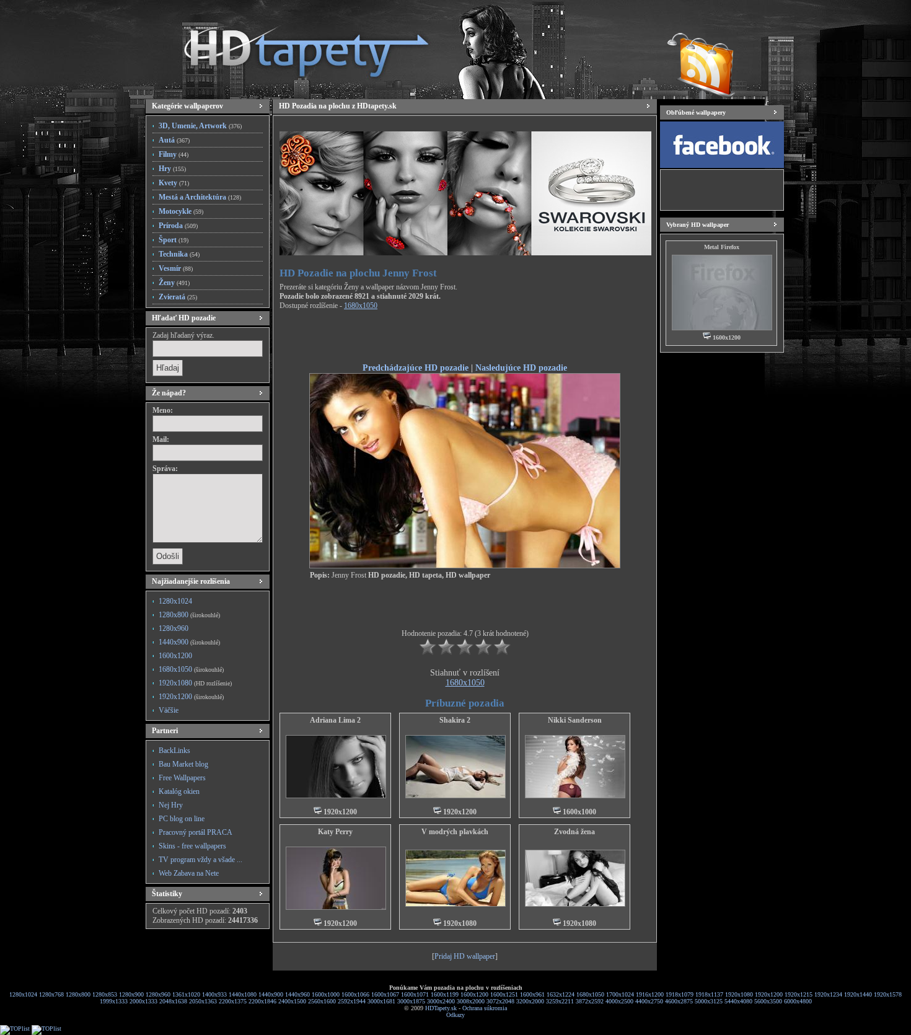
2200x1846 (262, 1001)
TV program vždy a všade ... (200, 859)
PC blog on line (182, 818)
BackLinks (174, 750)
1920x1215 (798, 994)
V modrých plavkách (454, 831)
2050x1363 (203, 1001)
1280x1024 (175, 601)
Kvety (174, 182)
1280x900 (131, 994)
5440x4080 (738, 1001)
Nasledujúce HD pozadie (521, 367)
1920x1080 (195, 683)
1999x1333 (114, 1001)
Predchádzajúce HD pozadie (416, 367)
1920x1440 (858, 994)
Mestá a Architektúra (200, 197)
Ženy (174, 282)
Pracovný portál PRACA (195, 832)
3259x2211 (560, 1001)
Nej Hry (171, 805)
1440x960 (297, 994)
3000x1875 (411, 1001)
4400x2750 (649, 1001)
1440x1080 (243, 994)
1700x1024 (620, 994)
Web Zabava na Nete (189, 873)
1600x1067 (385, 994)
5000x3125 (709, 1001)
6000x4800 (798, 1001)
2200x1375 (233, 1001)
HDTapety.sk (441, 1008)
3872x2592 (590, 1001)
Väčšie (168, 710)
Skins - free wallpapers (192, 846)
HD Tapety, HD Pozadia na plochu (294, 46)
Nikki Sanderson (575, 720)
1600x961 (532, 994)
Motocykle (181, 211)
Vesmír (176, 268)
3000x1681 (381, 1001)
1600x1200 (175, 655)
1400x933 (214, 994)
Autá (174, 140)
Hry (172, 168)
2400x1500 (292, 1001)
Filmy (173, 154)
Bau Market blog (183, 764)
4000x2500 (619, 1001)
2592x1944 (352, 1001)
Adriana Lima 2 (335, 720)
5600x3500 (768, 1001)
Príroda (178, 225)
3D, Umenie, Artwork (200, 125)
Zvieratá (178, 297)
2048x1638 (173, 1001)
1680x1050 (191, 669)
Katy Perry (335, 831)
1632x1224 (560, 994)
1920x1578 (888, 994)
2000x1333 (143, 1001)
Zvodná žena (574, 831)
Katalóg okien (179, 791)
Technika (179, 254)
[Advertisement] (465, 338)
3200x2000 (530, 1001)
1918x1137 (709, 994)
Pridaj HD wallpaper (464, 956)
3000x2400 (441, 1001)
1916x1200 (650, 994)
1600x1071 (415, 994)
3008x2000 (471, 1001)
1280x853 (104, 994)
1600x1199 (445, 994)
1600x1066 (355, 994)
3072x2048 (500, 1001)
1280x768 (51, 994)
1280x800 (189, 614)
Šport (173, 240)
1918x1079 (679, 994)
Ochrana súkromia (484, 1008)
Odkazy (455, 1014)
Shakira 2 (454, 720)
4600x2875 (679, 1001)
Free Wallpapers (182, 777)
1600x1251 (504, 994)
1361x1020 (186, 994)
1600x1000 (326, 994)
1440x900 (189, 642)
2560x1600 (322, 1001)
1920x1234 (828, 994)
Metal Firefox (721, 247)
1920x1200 (191, 696)
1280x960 (173, 628)
